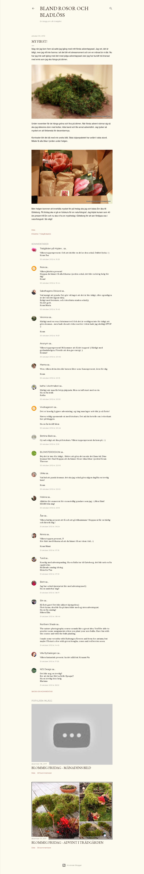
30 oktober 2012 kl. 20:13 (50, 378)
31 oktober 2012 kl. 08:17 (49, 593)
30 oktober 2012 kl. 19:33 (50, 259)
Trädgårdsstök (45, 234)
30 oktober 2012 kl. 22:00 (50, 465)
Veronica (44, 317)
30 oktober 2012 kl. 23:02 (50, 489)
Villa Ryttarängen (48, 653)
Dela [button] (33, 230)
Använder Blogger (74, 865)
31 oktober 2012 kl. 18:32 (49, 685)
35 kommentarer (44, 848)
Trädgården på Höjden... (51, 248)
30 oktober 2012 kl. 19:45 (50, 309)
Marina (43, 364)
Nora (42, 267)
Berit (42, 582)
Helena (43, 497)
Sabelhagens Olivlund (50, 291)
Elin (41, 600)
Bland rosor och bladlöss (64, 11)
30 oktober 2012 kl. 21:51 (49, 444)
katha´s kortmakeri (49, 386)
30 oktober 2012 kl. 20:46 (50, 428)
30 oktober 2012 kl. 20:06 (50, 357)
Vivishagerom (46, 407)
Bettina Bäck (46, 436)
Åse (42, 515)
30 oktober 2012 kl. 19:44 (50, 283)
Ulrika (42, 473)
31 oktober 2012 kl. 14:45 (49, 645)
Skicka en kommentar (42, 691)
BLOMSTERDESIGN (50, 452)
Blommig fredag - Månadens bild (61, 768)
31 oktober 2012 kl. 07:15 (49, 550)
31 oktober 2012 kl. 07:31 (49, 574)
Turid (42, 558)
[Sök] (110, 8)
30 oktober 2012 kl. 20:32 (50, 399)
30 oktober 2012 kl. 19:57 (50, 336)
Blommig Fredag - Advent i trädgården (68, 842)
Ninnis (43, 534)
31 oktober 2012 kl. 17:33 (49, 661)
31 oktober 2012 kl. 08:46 (50, 616)
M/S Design (45, 669)
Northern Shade (48, 624)
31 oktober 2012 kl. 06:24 (50, 526)
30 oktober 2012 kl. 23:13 (50, 508)
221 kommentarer (44, 773)
